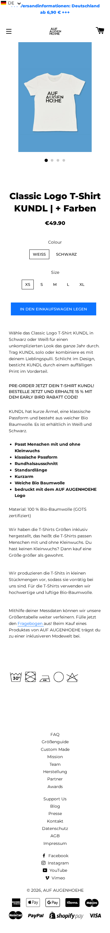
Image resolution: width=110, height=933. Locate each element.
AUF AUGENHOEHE (63, 890)
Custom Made (55, 749)
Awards (55, 786)
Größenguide (55, 741)
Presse (55, 813)
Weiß (39, 254)
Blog (55, 806)
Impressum (55, 843)
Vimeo (57, 878)
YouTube (57, 870)
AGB (55, 835)
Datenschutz (55, 828)
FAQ (55, 734)
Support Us (55, 799)
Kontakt (55, 821)
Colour (55, 242)
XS (27, 284)
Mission (55, 756)
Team (55, 764)
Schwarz (66, 254)
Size (55, 272)
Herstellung (55, 771)
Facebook (57, 855)
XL (81, 284)
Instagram (58, 863)
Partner (55, 779)
